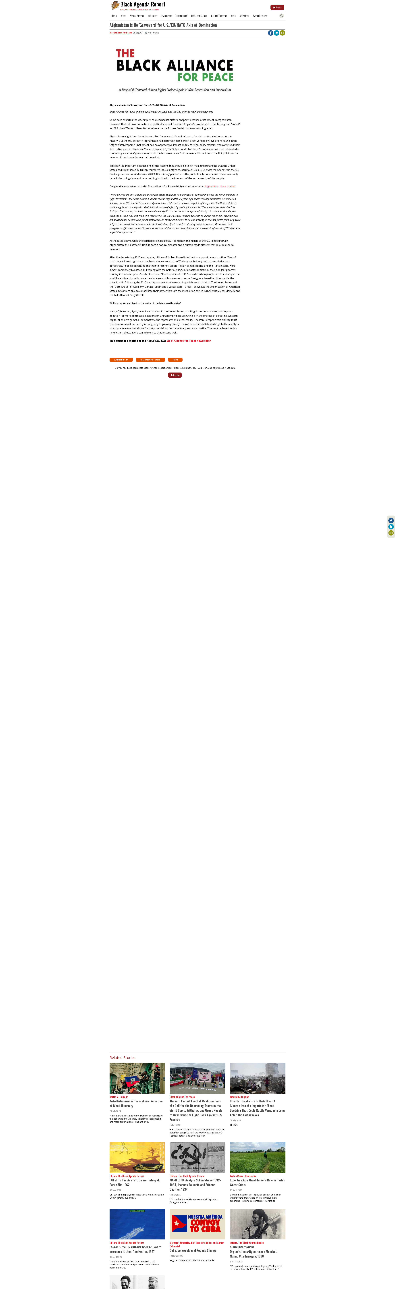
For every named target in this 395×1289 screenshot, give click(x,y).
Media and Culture (199, 16)
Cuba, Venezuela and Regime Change (193, 1250)
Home (114, 16)
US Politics (244, 16)
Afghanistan (121, 359)
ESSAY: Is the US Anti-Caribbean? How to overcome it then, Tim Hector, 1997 (135, 1249)
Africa (123, 16)
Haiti (175, 359)
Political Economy (219, 16)
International (181, 16)
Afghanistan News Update (220, 186)
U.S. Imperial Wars (150, 359)
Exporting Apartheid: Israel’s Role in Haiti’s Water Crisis (257, 1182)
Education (152, 16)
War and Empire (260, 16)
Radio (233, 16)
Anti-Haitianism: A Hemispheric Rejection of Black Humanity (136, 1103)
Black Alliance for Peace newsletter (189, 340)
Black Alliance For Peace (121, 32)
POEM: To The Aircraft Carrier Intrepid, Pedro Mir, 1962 (135, 1182)
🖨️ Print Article (151, 32)
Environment (166, 16)
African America (137, 16)
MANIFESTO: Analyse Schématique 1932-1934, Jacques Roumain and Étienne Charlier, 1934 (195, 1185)
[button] (175, 72)
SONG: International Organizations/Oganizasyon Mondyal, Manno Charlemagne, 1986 (253, 1251)
